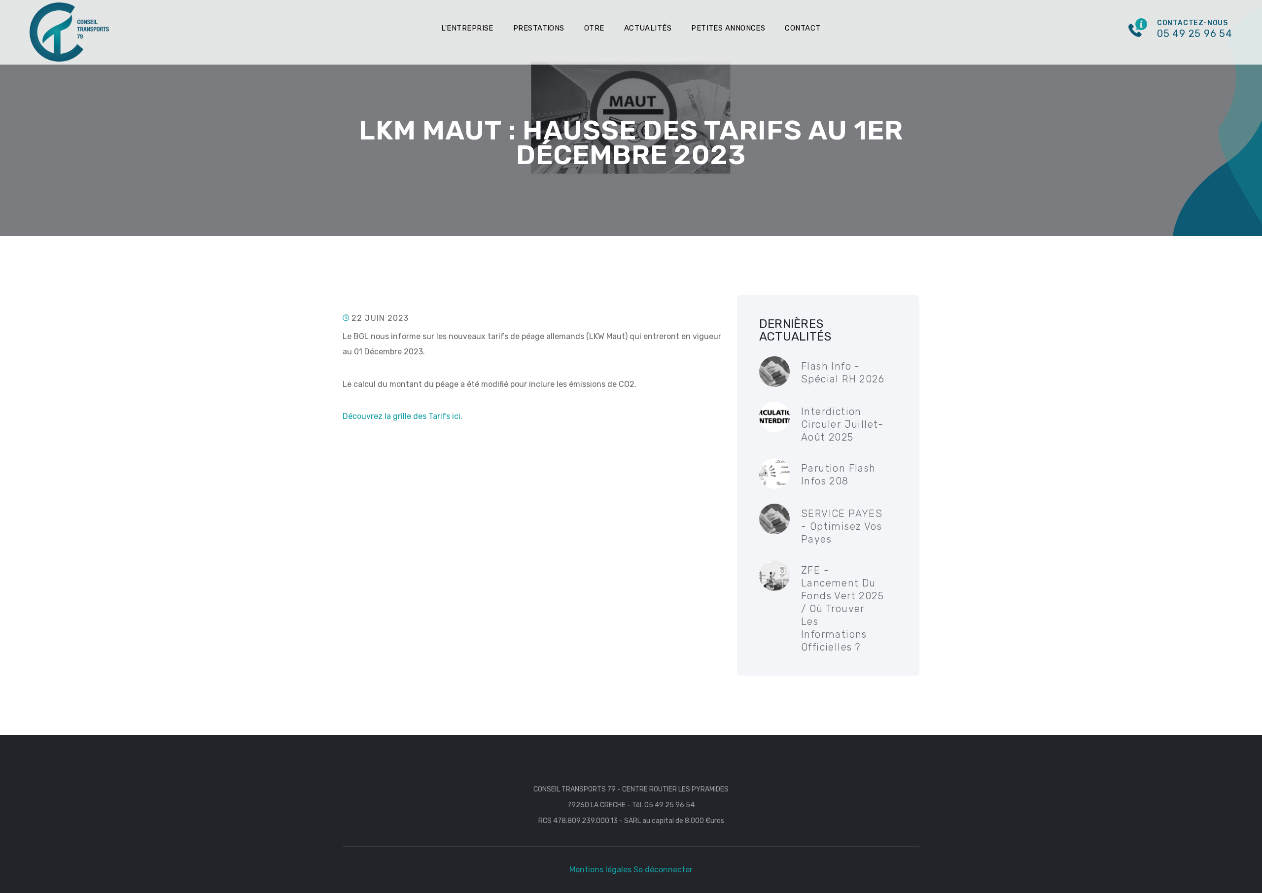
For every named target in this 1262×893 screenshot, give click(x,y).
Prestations (538, 28)
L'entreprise (467, 28)
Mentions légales (600, 869)
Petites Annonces (728, 28)
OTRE (594, 28)
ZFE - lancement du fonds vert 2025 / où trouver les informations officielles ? (842, 608)
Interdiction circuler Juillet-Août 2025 (842, 424)
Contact (802, 28)
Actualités (648, 28)
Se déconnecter (663, 869)
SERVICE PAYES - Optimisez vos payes (841, 526)
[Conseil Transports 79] (69, 31)
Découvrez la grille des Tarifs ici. (402, 416)
